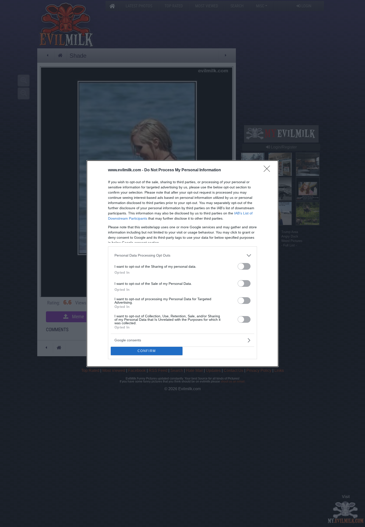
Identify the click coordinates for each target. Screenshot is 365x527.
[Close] (268, 170)
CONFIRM (147, 351)
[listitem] (182, 255)
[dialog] (182, 264)
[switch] (244, 266)
